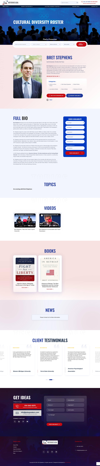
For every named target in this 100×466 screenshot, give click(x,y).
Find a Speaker (80, 44)
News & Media (64, 89)
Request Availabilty (75, 95)
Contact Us (94, 6)
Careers (15, 447)
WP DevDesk (68, 462)
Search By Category (17, 451)
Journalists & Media (53, 89)
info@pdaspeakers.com (30, 412)
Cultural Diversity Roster (52, 6)
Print (50, 100)
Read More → (25, 287)
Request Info (75, 6)
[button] (46, 379)
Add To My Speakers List (57, 95)
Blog (14, 453)
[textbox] (39, 44)
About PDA (5, 6)
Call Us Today (90, 1)
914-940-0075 (30, 405)
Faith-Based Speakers (66, 84)
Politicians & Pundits (77, 89)
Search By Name (17, 449)
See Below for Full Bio (52, 76)
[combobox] (39, 44)
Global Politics (76, 84)
